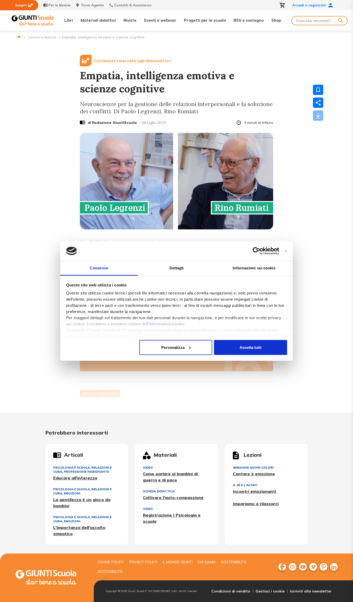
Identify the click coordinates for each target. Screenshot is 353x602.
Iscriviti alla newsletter (311, 591)
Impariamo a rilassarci (256, 503)
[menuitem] (282, 567)
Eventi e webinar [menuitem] (160, 20)
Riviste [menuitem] (130, 20)
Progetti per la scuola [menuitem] (205, 20)
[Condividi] (318, 103)
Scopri (20, 5)
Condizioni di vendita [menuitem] (230, 591)
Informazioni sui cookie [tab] (254, 268)
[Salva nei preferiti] (318, 90)
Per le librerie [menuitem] (59, 5)
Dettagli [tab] (177, 268)
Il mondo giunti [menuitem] (178, 562)
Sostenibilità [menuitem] (234, 562)
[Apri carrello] (282, 5)
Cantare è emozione (254, 473)
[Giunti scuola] (51, 578)
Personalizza (173, 347)
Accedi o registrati (309, 5)
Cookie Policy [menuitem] (110, 562)
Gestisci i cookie (270, 591)
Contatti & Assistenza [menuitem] (132, 5)
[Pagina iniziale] (19, 36)
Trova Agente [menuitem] (92, 5)
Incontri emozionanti (254, 491)
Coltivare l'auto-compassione (173, 497)
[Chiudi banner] (286, 251)
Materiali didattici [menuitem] (98, 20)
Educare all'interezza (75, 477)
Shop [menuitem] (276, 20)
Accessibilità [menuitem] (109, 571)
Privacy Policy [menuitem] (143, 562)
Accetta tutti (251, 347)
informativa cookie (167, 324)
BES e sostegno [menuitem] (249, 20)
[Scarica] (318, 115)
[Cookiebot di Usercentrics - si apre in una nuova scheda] (256, 251)
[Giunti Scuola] (32, 20)
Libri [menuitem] (68, 20)
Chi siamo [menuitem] (207, 562)
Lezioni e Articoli (42, 37)
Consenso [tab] (99, 268)
